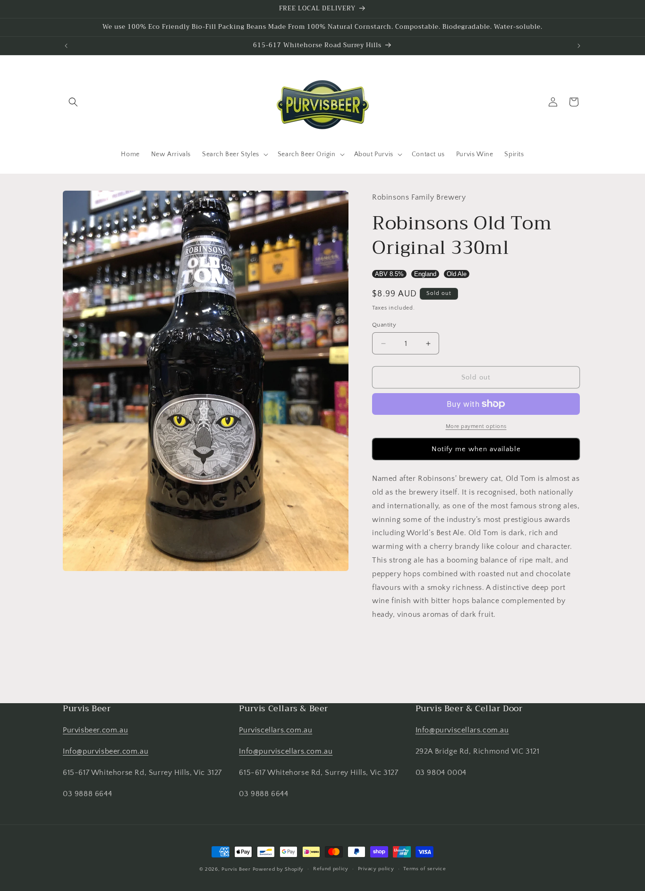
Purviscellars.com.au (275, 730)
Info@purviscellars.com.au (285, 751)
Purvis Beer (236, 869)
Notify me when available (476, 449)
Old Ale (457, 273)
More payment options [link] (476, 426)
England (425, 273)
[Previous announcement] (66, 46)
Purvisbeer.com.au (95, 730)
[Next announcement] (579, 46)
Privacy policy (376, 869)
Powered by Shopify (278, 869)
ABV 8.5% (389, 273)
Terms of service (424, 869)
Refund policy (330, 869)
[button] (73, 102)
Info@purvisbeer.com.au (105, 751)
